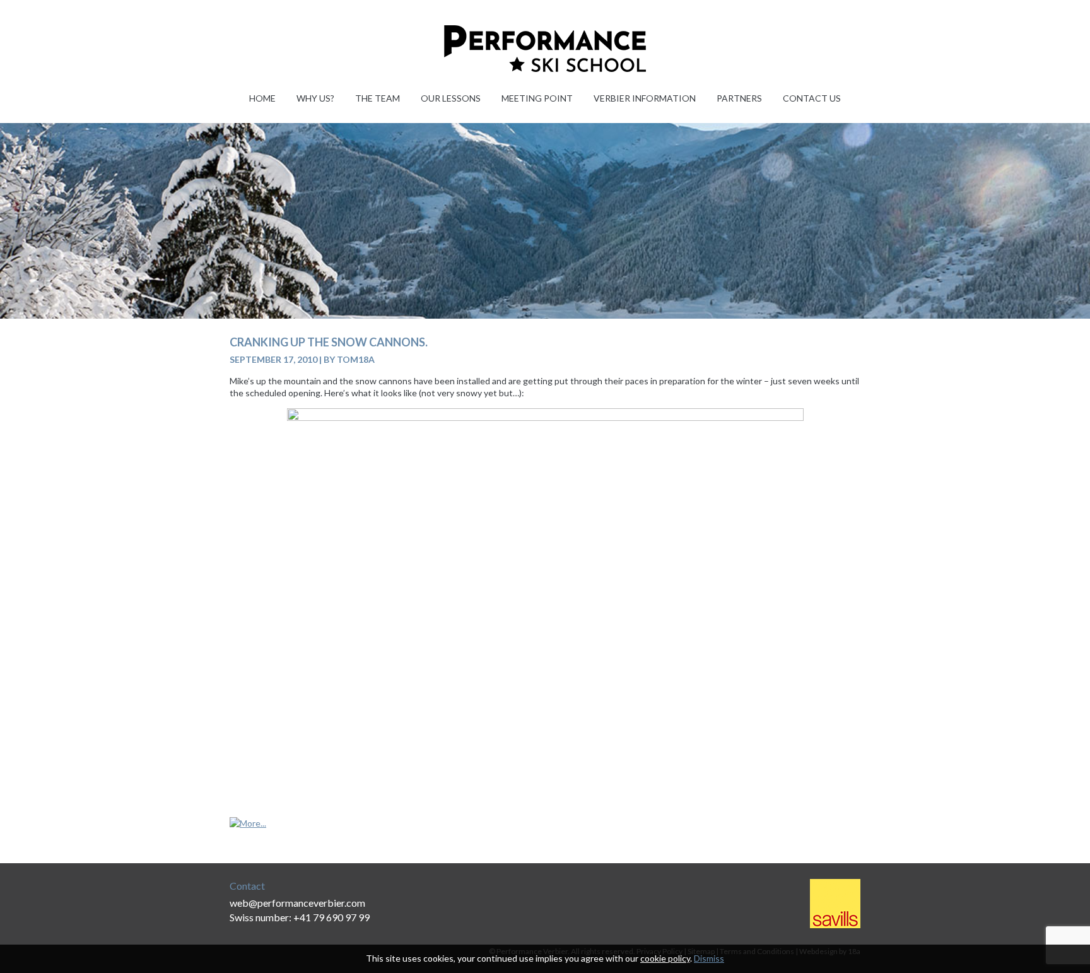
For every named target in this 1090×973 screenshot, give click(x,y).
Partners (739, 98)
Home (262, 98)
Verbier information (645, 98)
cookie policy (665, 958)
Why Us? (315, 98)
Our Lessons (451, 98)
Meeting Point (537, 98)
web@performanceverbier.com (297, 903)
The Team (377, 98)
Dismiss (709, 958)
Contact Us (812, 98)
